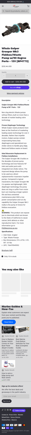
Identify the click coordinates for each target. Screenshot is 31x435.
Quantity (4, 72)
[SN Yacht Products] (15, 6)
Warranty (20, 414)
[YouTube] (10, 410)
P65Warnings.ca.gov (9, 228)
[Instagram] (5, 410)
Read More (8, 322)
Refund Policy (6, 417)
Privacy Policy (13, 414)
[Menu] (4, 6)
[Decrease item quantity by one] (4, 76)
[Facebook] (8, 410)
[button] (15, 82)
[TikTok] (2, 410)
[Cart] (27, 6)
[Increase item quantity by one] (27, 76)
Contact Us (5, 414)
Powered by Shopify (7, 430)
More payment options (15, 93)
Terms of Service (15, 417)
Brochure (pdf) (7, 250)
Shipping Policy (6, 420)
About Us (14, 420)
